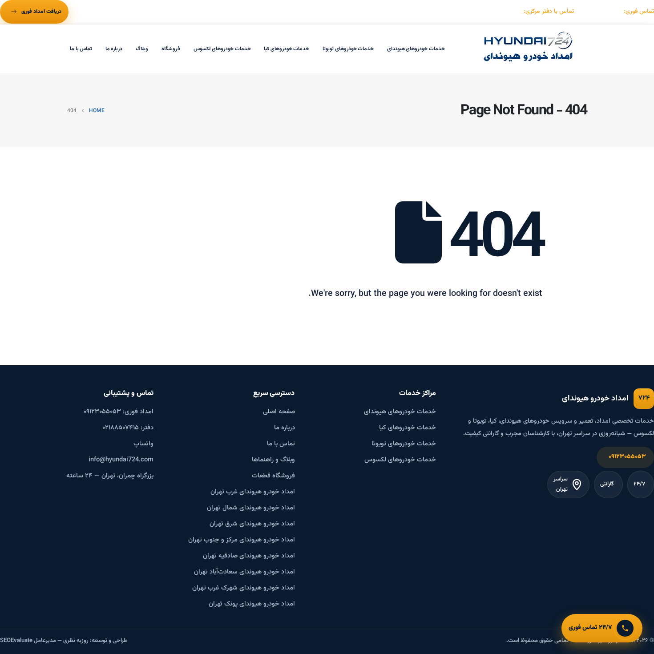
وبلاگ (142, 49)
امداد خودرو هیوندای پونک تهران (252, 604)
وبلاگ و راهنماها (273, 460)
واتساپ (143, 444)
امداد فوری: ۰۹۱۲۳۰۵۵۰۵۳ (118, 412)
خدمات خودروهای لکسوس (222, 49)
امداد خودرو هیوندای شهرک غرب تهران (243, 588)
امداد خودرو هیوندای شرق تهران (252, 524)
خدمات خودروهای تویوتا (348, 49)
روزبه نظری (76, 640)
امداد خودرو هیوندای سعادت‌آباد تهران (244, 572)
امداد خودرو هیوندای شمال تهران (251, 508)
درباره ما (114, 49)
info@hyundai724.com (121, 460)
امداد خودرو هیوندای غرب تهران (252, 492)
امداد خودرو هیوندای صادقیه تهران (249, 556)
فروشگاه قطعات (273, 476)
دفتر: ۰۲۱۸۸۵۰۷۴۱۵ (127, 428)
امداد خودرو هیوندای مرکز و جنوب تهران (241, 540)
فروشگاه (170, 49)
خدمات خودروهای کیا (286, 49)
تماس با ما (81, 49)
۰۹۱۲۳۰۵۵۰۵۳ (627, 457)
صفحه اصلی (279, 412)
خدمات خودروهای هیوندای (416, 49)
